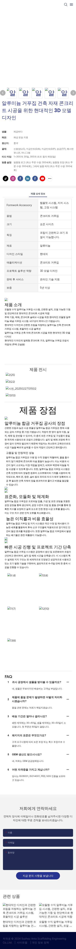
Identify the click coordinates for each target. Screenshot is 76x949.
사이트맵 (22, 942)
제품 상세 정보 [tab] (38, 193)
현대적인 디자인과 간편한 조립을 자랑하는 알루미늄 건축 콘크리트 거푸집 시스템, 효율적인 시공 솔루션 (20, 924)
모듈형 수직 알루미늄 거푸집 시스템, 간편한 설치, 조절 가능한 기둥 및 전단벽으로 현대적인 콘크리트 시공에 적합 (56, 924)
